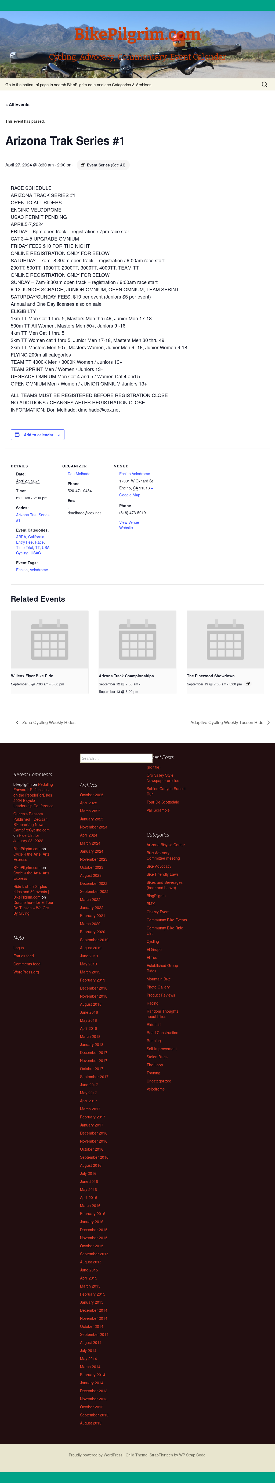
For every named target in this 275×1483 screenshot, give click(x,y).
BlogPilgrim (156, 895)
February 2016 (92, 1213)
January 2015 (91, 1302)
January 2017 (91, 1125)
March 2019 (90, 972)
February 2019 (92, 980)
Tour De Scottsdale (163, 802)
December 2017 (93, 1052)
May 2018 (88, 1020)
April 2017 (88, 1100)
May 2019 (88, 963)
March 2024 (90, 843)
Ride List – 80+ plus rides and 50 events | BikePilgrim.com (31, 892)
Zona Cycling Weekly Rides (48, 722)
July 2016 (88, 1173)
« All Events (17, 104)
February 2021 (92, 915)
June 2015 (89, 1270)
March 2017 (90, 1108)
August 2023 (91, 875)
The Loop (155, 1064)
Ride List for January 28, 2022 (28, 838)
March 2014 (90, 1366)
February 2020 (92, 931)
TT (37, 547)
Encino (22, 569)
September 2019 (94, 939)
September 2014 (94, 1334)
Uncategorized (159, 1081)
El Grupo (154, 949)
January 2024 (91, 851)
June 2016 (89, 1181)
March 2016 (90, 1205)
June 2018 (89, 1012)
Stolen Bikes (157, 1056)
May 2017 (88, 1092)
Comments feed (27, 963)
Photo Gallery (158, 987)
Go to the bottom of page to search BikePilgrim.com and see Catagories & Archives (78, 84)
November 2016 (93, 1141)
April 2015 (88, 1278)
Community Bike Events (167, 919)
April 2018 (88, 1028)
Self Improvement (162, 1048)
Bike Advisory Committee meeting (163, 855)
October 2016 (91, 1149)
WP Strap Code (192, 1454)
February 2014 (92, 1374)
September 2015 (94, 1253)
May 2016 (88, 1189)
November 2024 (93, 827)
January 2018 (91, 1044)
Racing (152, 1003)
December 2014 (93, 1310)
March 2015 (90, 1286)
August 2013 (91, 1423)
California (36, 536)
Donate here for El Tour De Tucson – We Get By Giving (33, 908)
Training (153, 1072)
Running (154, 1040)
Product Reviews (161, 995)
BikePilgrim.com (27, 848)
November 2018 (93, 996)
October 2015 (91, 1245)
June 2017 (89, 1084)
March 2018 (90, 1036)
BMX (151, 903)
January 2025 (91, 819)
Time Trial (24, 547)
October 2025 (91, 794)
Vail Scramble (158, 810)
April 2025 (88, 802)
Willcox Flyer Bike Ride (32, 675)
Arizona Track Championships (126, 675)
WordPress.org (26, 972)
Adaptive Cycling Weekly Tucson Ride (227, 722)
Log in (18, 947)
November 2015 (93, 1237)
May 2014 (88, 1358)
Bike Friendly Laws (163, 874)
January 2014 (91, 1382)
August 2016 (91, 1165)
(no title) (154, 767)
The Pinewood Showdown (211, 675)
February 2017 (92, 1116)
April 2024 (88, 835)
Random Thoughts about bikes (162, 1013)
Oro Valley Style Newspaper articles (163, 777)
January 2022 (91, 907)
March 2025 (90, 810)
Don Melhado (79, 473)
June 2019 (89, 955)
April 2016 (88, 1197)
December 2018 (93, 988)
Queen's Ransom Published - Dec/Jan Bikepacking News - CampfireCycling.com (31, 822)
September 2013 (94, 1414)
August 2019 (91, 947)
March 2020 (90, 923)
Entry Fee (24, 542)
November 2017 (93, 1060)
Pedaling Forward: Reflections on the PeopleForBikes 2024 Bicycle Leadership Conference (33, 795)
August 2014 (91, 1342)
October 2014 (91, 1326)
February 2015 (92, 1294)
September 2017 (94, 1076)
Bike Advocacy (159, 866)
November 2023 (93, 859)
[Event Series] (248, 683)
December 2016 (93, 1133)
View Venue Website (129, 524)
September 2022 (94, 891)
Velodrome (39, 569)
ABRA (21, 536)
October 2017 (91, 1068)
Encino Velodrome (134, 473)
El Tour (153, 957)
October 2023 (91, 867)
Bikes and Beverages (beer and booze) (165, 884)
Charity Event (158, 911)
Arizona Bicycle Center (166, 844)
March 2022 (90, 899)
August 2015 (91, 1261)
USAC (36, 552)
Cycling (153, 941)
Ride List (154, 1024)
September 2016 (94, 1157)
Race (39, 542)
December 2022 (93, 883)
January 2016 (91, 1221)
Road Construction (162, 1032)
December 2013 (93, 1390)
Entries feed (23, 955)
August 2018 (91, 1004)
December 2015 (93, 1229)
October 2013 (91, 1406)
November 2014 (93, 1318)
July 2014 (88, 1350)
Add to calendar (38, 434)
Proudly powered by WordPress (95, 1454)
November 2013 (93, 1398)
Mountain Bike (159, 979)
